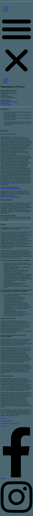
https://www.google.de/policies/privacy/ (11, 188)
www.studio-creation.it (6, 104)
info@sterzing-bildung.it (7, 421)
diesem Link (6, 182)
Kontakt (6, 11)
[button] (16, 45)
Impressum (3, 418)
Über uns (6, 6)
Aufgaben (6, 8)
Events (5, 9)
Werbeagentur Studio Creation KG (9, 102)
